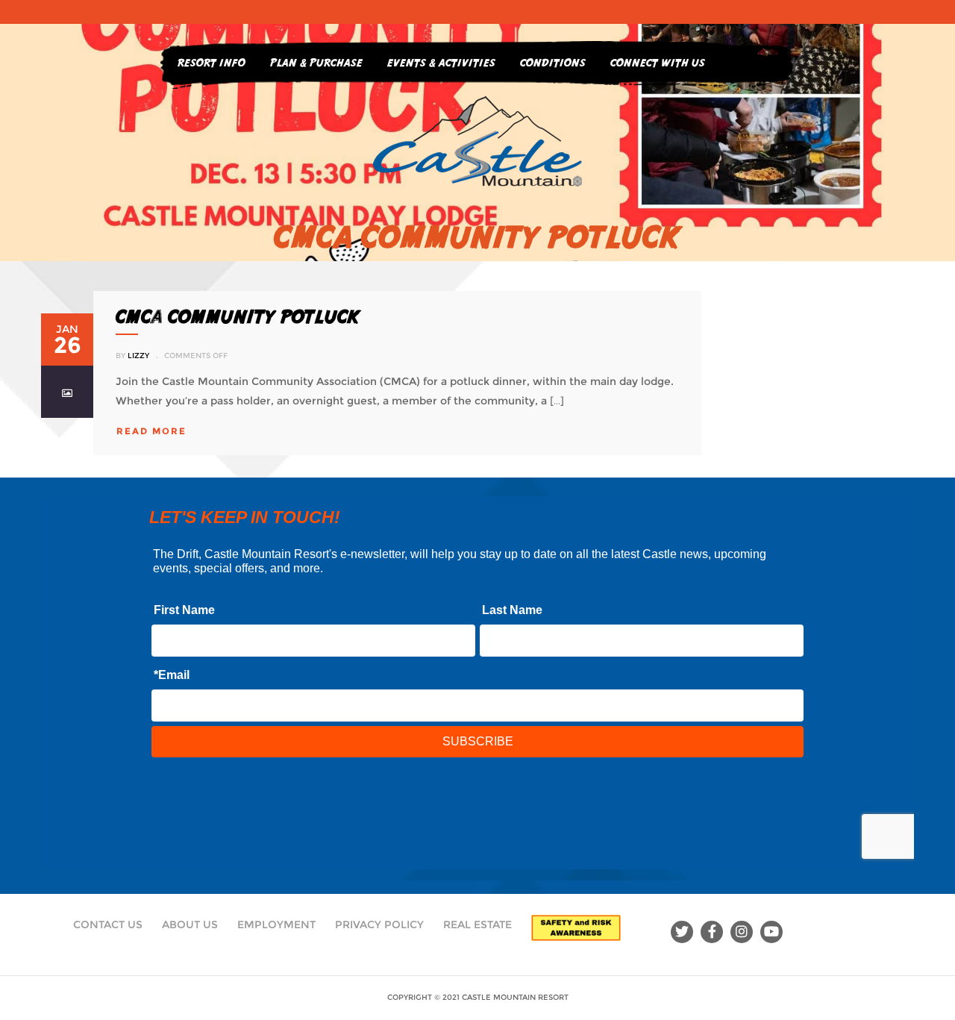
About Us (190, 924)
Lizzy (138, 355)
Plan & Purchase (316, 62)
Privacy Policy (379, 924)
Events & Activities (441, 62)
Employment (276, 924)
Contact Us (108, 924)
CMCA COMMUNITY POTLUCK (238, 316)
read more (151, 431)
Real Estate (477, 924)
